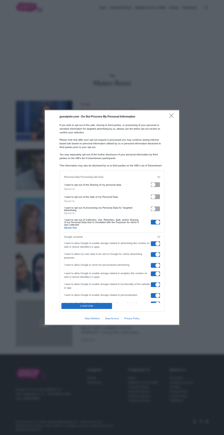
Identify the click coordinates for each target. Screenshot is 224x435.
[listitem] (112, 177)
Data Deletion (92, 318)
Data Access (112, 318)
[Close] (172, 116)
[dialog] (112, 217)
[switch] (155, 184)
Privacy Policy (131, 318)
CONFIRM (86, 306)
